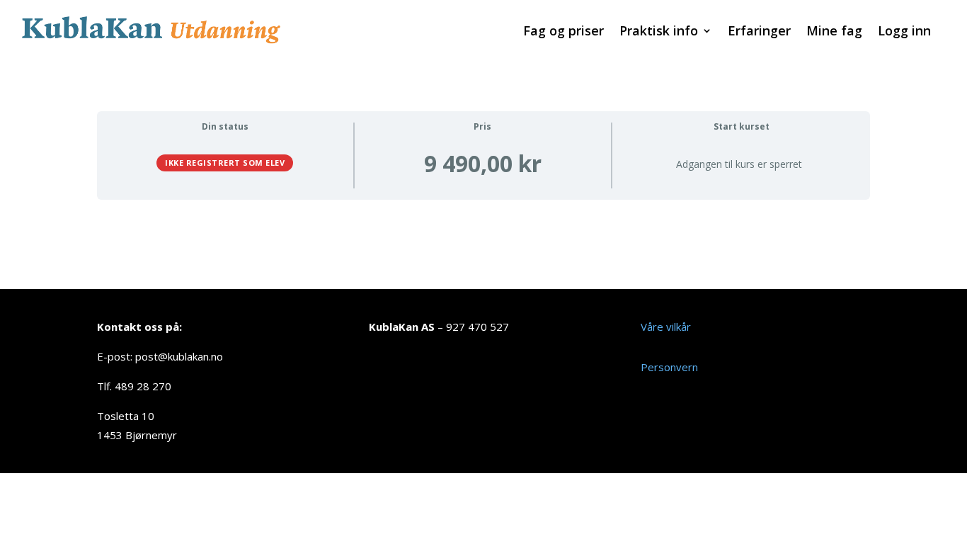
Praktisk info (658, 32)
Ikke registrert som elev (225, 162)
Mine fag (834, 32)
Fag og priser (563, 32)
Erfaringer (759, 32)
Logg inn (904, 32)
